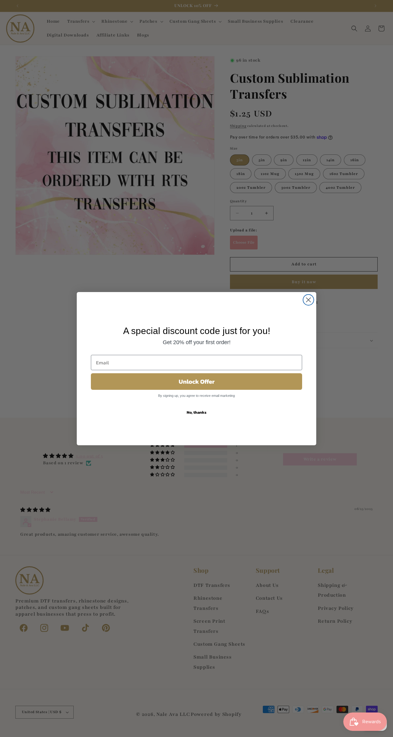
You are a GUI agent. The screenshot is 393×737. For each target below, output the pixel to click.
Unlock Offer (197, 381)
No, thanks (196, 412)
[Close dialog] (308, 299)
